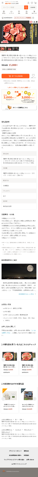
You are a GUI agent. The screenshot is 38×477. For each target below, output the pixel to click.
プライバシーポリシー (15, 451)
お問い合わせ (30, 459)
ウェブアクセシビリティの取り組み (14, 459)
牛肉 (21, 419)
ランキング (11, 13)
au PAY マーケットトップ (19, 464)
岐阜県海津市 (8, 18)
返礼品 (3, 13)
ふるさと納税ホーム (7, 419)
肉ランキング (27, 429)
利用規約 (26, 455)
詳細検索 (32, 7)
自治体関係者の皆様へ (15, 455)
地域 (19, 13)
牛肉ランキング (6, 432)
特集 (27, 13)
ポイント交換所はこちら (20, 107)
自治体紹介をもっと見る (26, 294)
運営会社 (26, 451)
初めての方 (34, 13)
